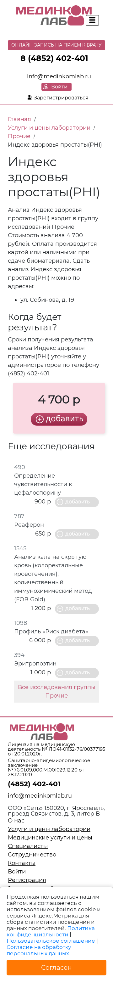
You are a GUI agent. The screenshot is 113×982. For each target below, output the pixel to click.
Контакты (21, 863)
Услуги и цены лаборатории (49, 829)
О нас (16, 820)
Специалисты (28, 846)
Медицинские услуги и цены (50, 837)
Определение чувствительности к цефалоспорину (43, 484)
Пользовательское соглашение (51, 941)
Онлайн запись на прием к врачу (56, 45)
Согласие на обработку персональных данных (39, 950)
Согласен (56, 967)
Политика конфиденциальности (51, 931)
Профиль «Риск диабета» (51, 631)
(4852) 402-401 (34, 784)
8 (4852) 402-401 (54, 58)
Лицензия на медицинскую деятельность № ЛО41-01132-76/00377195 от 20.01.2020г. (56, 749)
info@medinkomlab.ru (59, 76)
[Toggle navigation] (92, 20)
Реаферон (29, 524)
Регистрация (27, 880)
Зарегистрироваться (61, 98)
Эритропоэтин (35, 663)
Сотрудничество (32, 854)
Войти (59, 87)
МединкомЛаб (54, 15)
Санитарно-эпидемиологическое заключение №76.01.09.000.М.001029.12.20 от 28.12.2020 (49, 767)
